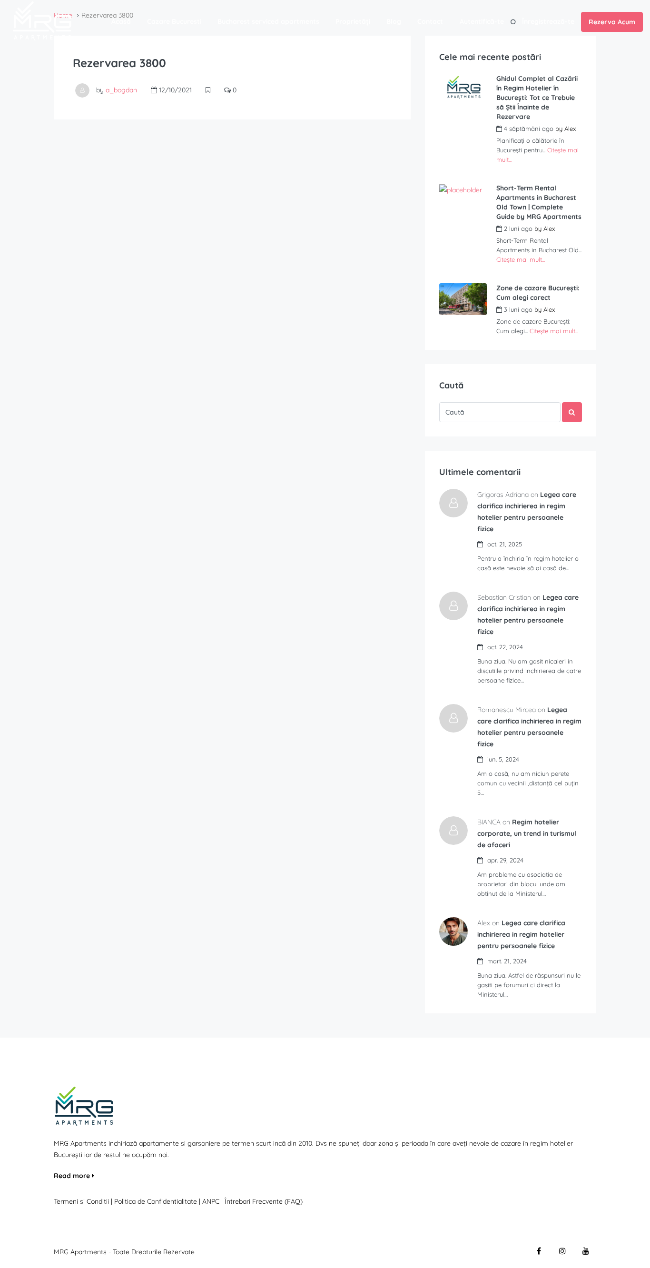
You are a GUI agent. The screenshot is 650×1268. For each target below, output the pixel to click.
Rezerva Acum (612, 22)
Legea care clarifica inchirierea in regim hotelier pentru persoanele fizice (521, 934)
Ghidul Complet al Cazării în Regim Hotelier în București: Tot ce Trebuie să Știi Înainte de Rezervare (537, 97)
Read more (73, 1175)
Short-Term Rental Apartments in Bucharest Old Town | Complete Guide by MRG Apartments (538, 202)
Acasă (121, 21)
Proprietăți (352, 21)
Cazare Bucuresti (174, 21)
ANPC (210, 1201)
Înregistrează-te (548, 21)
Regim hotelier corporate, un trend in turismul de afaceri (526, 833)
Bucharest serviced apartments (268, 21)
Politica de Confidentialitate (156, 1201)
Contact (430, 21)
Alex (570, 128)
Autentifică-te (482, 21)
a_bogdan (121, 90)
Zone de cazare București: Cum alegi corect (538, 293)
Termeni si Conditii (81, 1201)
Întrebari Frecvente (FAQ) (264, 1201)
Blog (393, 21)
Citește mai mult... (520, 259)
